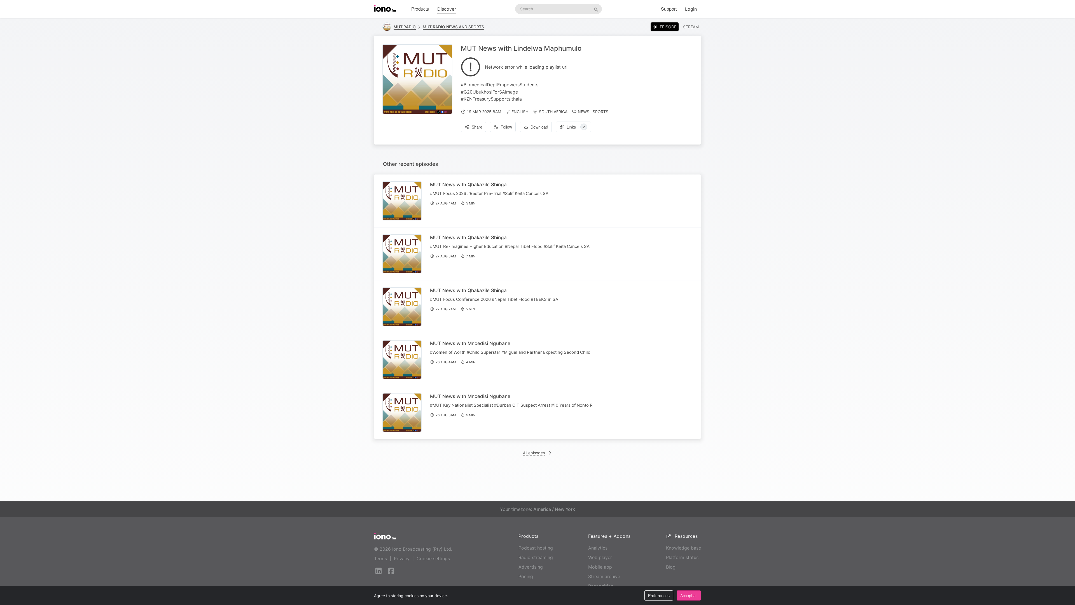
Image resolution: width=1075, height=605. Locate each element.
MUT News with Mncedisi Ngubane (470, 343)
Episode (668, 26)
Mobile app (600, 567)
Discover (446, 9)
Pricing (525, 576)
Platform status (682, 557)
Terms (380, 558)
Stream (691, 26)
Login (691, 9)
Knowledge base (683, 548)
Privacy (402, 558)
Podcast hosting (535, 548)
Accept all (688, 595)
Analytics (597, 548)
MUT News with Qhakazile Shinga (468, 184)
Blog (671, 567)
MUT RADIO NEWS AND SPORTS (453, 26)
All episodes (534, 452)
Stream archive (604, 576)
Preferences (659, 595)
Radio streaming (535, 557)
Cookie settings (433, 558)
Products (420, 9)
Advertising (530, 567)
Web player (600, 557)
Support (669, 9)
